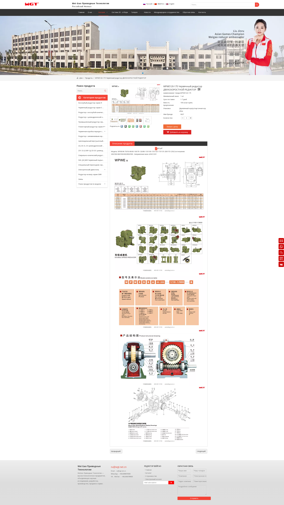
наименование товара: (171, 93)
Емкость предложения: (168, 104)
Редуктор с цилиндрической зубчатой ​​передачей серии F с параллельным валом (93, 117)
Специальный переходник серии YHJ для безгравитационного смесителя (93, 165)
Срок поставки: (169, 99)
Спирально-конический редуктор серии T (93, 155)
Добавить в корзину (179, 132)
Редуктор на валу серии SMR (90, 174)
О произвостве (151, 476)
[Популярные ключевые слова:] (257, 5)
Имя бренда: (168, 114)
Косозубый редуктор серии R (90, 103)
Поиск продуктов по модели (89, 184)
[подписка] (171, 482)
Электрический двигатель (88, 169)
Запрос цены (172, 126)
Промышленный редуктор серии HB (93, 122)
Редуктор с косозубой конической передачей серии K (93, 112)
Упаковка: (167, 108)
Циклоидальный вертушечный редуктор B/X (93, 141)
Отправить (194, 498)
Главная (148, 470)
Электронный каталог (153, 479)
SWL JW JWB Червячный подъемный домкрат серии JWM (93, 160)
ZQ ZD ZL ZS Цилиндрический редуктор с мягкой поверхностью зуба (93, 146)
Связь (80, 179)
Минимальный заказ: (171, 96)
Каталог (148, 473)
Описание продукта (122, 143)
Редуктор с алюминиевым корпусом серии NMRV (93, 136)
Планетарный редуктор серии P (91, 127)
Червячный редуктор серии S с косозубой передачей (93, 107)
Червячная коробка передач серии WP (93, 131)
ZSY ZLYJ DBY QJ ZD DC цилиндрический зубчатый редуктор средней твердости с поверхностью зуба (93, 150)
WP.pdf (159, 148)
